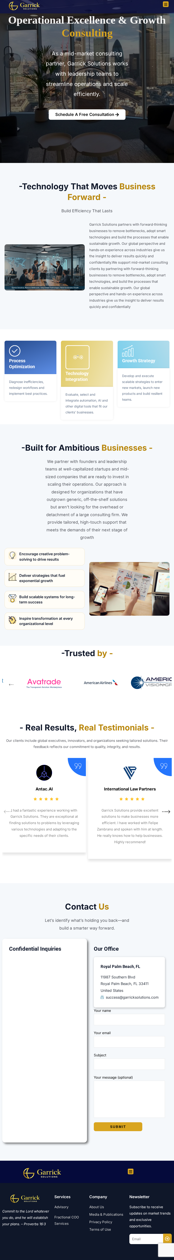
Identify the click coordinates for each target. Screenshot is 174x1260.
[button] (11, 685)
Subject (100, 1055)
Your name (102, 1010)
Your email (102, 1033)
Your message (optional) (113, 1077)
